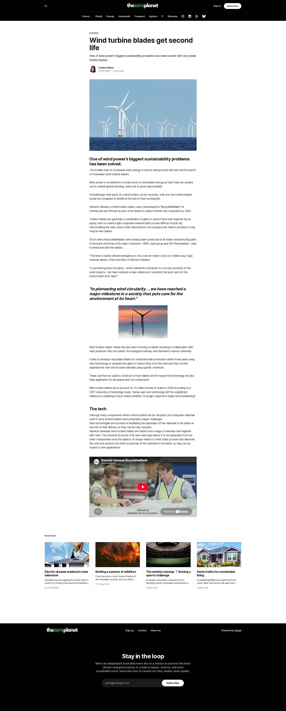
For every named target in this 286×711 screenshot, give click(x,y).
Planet (98, 16)
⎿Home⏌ (85, 16)
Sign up (130, 630)
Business (172, 16)
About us (156, 630)
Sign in (217, 5)
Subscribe (232, 6)
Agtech (153, 16)
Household (124, 16)
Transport (139, 16)
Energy (110, 16)
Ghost (238, 630)
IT (162, 16)
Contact (142, 630)
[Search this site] (45, 6)
